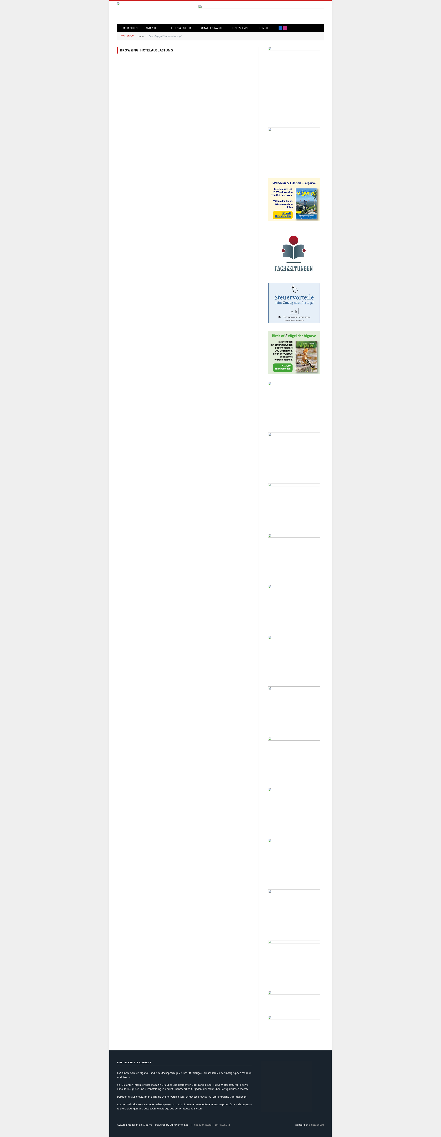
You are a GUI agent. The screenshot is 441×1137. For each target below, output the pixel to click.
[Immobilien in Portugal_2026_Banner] (294, 130)
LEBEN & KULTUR (181, 28)
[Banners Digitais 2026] (294, 485)
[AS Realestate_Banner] (294, 689)
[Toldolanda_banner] (294, 841)
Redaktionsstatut (202, 1124)
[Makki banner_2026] (294, 638)
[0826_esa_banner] (294, 49)
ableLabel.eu (316, 1124)
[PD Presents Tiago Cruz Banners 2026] (294, 435)
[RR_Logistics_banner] (294, 739)
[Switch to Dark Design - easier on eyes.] (319, 28)
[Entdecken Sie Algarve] (141, 12)
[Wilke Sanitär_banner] (294, 790)
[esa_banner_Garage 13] (294, 942)
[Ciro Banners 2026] (294, 536)
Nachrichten (129, 28)
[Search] (314, 28)
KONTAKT (264, 28)
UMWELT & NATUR (211, 28)
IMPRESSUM (222, 1124)
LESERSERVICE (240, 28)
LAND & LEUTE (153, 28)
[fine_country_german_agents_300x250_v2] (294, 384)
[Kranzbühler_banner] (294, 892)
